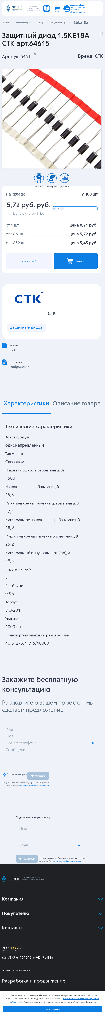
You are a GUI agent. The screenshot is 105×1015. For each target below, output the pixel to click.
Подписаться (29, 859)
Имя (23, 829)
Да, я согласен (53, 1009)
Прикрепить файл (18, 774)
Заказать (80, 261)
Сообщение (17, 750)
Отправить (40, 776)
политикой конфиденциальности (34, 786)
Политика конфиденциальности (16, 970)
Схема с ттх (13, 346)
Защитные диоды (26, 327)
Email (24, 845)
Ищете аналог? (29, 261)
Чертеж (19, 362)
